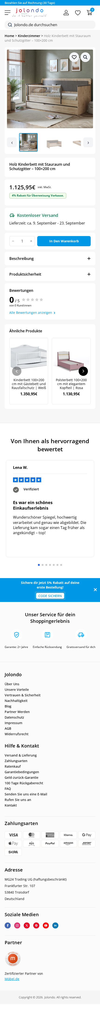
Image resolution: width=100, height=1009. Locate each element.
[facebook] (8, 925)
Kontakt (11, 805)
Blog (8, 706)
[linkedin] (55, 925)
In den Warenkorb (64, 241)
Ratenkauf (13, 766)
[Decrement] (13, 241)
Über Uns (12, 684)
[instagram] (17, 925)
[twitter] (27, 925)
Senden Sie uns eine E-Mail (26, 794)
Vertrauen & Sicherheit (22, 695)
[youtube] (46, 925)
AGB (8, 728)
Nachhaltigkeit (16, 700)
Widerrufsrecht (16, 734)
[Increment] (31, 241)
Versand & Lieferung (21, 755)
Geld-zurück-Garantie (21, 777)
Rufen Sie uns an (18, 799)
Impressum (13, 723)
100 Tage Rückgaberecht (24, 783)
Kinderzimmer (29, 36)
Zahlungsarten (16, 761)
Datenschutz (14, 717)
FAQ (8, 788)
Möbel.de (12, 979)
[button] (85, 57)
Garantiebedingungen (22, 772)
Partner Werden (17, 711)
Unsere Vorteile (17, 689)
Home (9, 36)
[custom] (36, 925)
